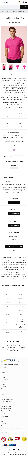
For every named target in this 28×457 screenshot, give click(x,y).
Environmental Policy (6, 408)
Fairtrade (3, 413)
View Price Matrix (14, 202)
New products (4, 404)
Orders (2, 421)
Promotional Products (6, 406)
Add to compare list (21, 246)
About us (3, 384)
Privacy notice (4, 379)
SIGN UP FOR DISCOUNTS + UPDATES (11, 429)
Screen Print (14, 221)
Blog (2, 397)
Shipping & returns (5, 375)
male (5, 346)
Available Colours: (14, 146)
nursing (21, 347)
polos (19, 346)
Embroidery (15, 198)
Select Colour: (8, 156)
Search (24, 7)
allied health (13, 347)
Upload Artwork (8, 177)
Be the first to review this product (14, 22)
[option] (3, 67)
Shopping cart (4, 426)
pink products (13, 350)
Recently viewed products (7, 399)
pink (23, 349)
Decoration (3, 386)
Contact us (3, 389)
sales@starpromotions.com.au (12, 189)
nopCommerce (17, 453)
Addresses (3, 423)
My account (3, 419)
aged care (4, 347)
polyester (12, 346)
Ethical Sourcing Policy (6, 411)
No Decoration (15, 232)
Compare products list (6, 401)
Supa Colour (14, 209)
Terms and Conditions (6, 382)
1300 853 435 (7, 367)
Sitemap (3, 372)
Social (14, 250)
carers (10, 349)
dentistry (3, 349)
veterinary (17, 349)
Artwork (3, 377)
